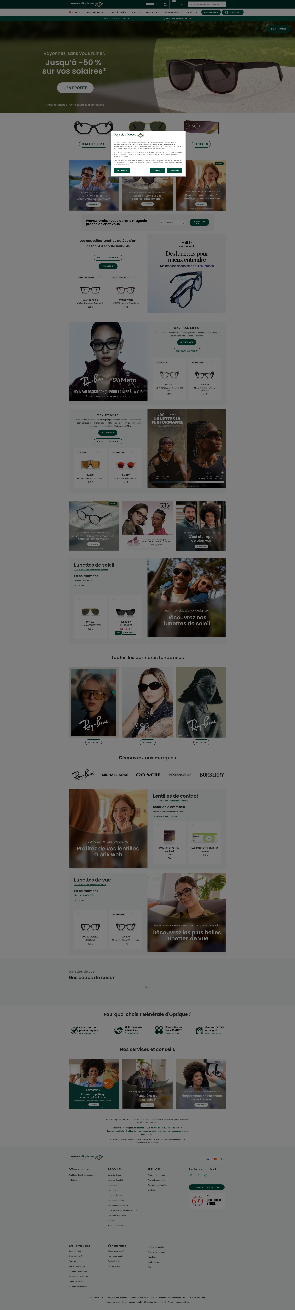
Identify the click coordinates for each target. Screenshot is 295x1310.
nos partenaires (153, 142)
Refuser (157, 170)
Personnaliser (122, 170)
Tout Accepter (174, 170)
